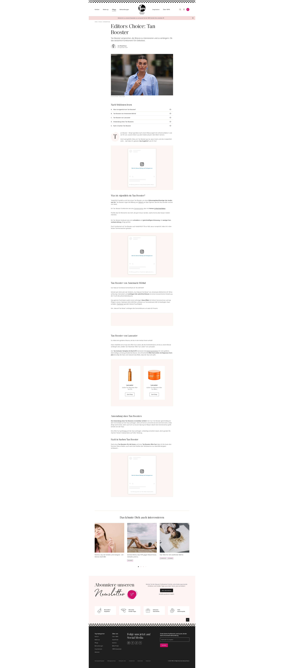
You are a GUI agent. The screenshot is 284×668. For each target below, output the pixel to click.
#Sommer (130, 560)
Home (96, 21)
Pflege (114, 9)
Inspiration (155, 9)
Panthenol (120, 304)
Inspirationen (98, 649)
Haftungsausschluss (111, 660)
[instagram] (128, 642)
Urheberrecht (132, 660)
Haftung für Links (122, 660)
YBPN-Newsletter (117, 649)
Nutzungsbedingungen (99, 660)
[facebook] (132, 642)
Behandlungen (124, 9)
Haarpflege (163, 558)
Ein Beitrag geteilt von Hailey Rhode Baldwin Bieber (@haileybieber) (145, 184)
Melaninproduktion (152, 351)
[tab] (138, 566)
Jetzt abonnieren (166, 590)
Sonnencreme (138, 208)
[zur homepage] (142, 9)
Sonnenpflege (106, 21)
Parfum (97, 9)
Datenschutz (140, 660)
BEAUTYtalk (115, 646)
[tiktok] (136, 642)
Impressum (148, 660)
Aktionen (97, 652)
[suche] (180, 9)
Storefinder (115, 639)
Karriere (114, 643)
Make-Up (97, 639)
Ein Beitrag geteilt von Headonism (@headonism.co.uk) (142, 272)
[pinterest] (140, 642)
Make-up (105, 9)
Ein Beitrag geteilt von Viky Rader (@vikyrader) (142, 491)
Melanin (141, 202)
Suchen (164, 645)
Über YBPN (166, 9)
